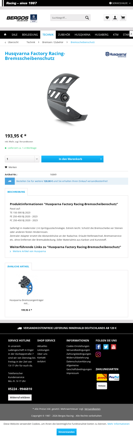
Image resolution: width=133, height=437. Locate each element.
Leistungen (43, 350)
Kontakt (41, 357)
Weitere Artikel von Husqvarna (29, 251)
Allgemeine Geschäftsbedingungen (79, 367)
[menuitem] (70, 17)
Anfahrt (41, 361)
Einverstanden (67, 431)
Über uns (42, 353)
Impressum (72, 373)
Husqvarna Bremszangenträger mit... (27, 302)
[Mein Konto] (115, 17)
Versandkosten (93, 408)
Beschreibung (16, 191)
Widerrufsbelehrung (77, 357)
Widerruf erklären (20, 397)
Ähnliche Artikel (18, 266)
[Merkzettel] (107, 17)
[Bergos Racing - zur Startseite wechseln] (21, 18)
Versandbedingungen (78, 350)
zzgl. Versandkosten (24, 141)
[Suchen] (87, 17)
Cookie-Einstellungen (77, 346)
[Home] (5, 35)
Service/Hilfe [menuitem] (120, 3)
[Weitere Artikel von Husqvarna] (115, 56)
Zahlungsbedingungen (78, 353)
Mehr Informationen (119, 423)
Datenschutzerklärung (78, 361)
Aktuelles (42, 346)
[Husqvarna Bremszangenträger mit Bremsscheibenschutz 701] (26, 285)
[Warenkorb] (123, 17)
